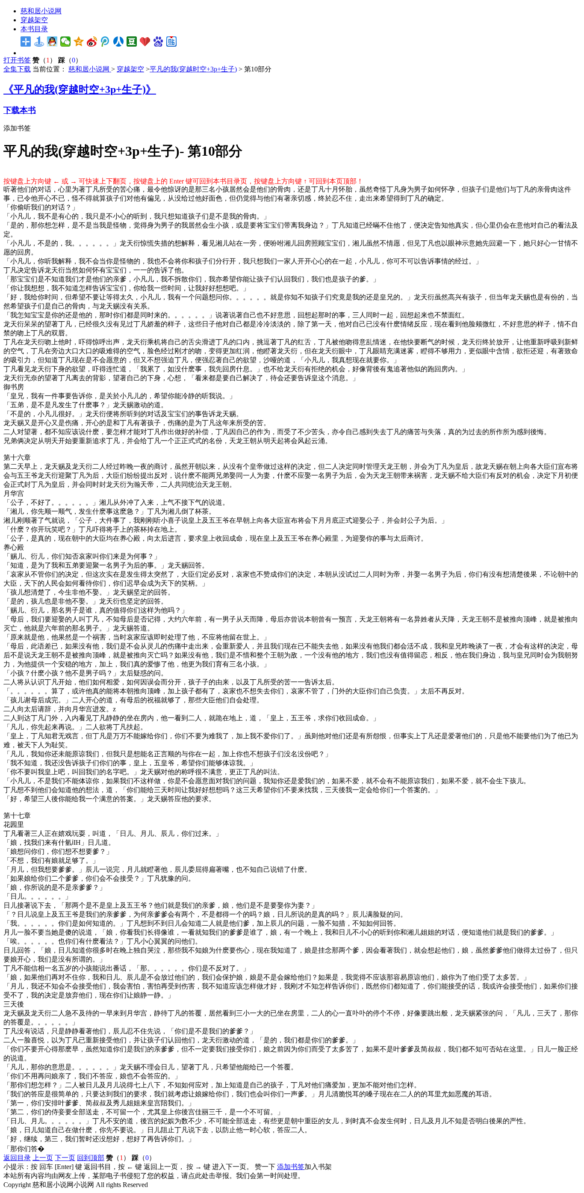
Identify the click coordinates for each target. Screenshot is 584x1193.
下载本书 (19, 110)
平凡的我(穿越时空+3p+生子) (193, 69)
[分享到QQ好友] (52, 41)
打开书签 (17, 60)
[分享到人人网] (118, 41)
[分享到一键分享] (39, 41)
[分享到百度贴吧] (171, 41)
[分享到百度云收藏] (145, 41)
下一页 (65, 1157)
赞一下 (265, 1166)
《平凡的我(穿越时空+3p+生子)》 (79, 89)
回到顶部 (90, 1157)
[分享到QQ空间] (79, 41)
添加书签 (17, 128)
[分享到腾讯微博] (105, 41)
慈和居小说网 (41, 11)
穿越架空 (34, 20)
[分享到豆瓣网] (132, 41)
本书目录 (34, 29)
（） (44, 60)
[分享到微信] (65, 41)
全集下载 (17, 69)
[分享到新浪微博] (92, 41)
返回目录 (17, 1157)
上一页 (42, 1157)
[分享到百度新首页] (158, 41)
